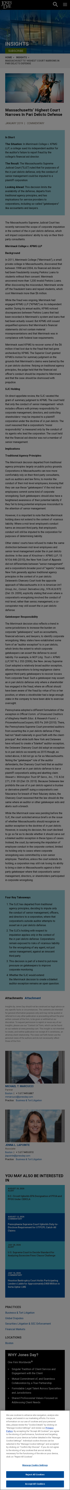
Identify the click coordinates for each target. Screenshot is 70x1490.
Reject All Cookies (35, 1474)
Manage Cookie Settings (35, 1465)
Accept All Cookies (35, 1484)
